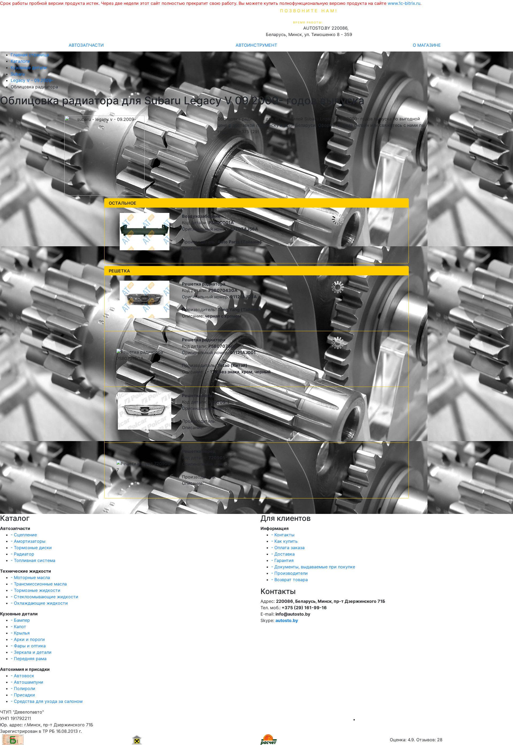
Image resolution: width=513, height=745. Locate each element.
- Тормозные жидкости (35, 590)
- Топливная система (33, 560)
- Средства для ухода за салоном (47, 701)
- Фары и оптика (28, 645)
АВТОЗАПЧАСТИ (86, 45)
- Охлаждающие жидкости (39, 603)
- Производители (289, 573)
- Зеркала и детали (31, 652)
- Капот (18, 626)
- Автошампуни (27, 682)
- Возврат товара (289, 579)
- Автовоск (22, 675)
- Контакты (282, 534)
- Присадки (23, 695)
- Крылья (20, 633)
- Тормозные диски (31, 547)
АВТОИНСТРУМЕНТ (256, 45)
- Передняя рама (28, 658)
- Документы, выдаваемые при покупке (313, 566)
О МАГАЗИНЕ (427, 45)
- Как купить (284, 541)
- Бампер (20, 620)
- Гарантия (282, 560)
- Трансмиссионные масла (39, 584)
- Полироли (23, 688)
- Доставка (283, 554)
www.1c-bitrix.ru (404, 3)
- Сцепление (24, 534)
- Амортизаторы (28, 541)
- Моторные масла (30, 577)
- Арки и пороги (28, 639)
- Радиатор (22, 554)
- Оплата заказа (288, 547)
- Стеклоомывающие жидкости (44, 596)
